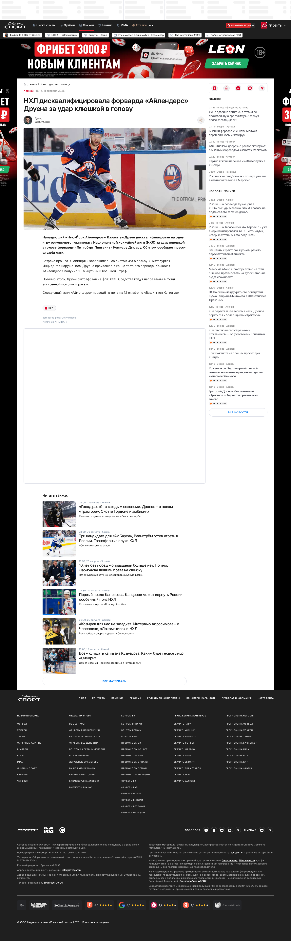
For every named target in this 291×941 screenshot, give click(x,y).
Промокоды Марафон (135, 774)
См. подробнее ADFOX (193, 881)
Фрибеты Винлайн (133, 800)
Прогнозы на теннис (239, 736)
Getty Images (229, 860)
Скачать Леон (182, 755)
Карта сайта (266, 698)
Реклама (135, 698)
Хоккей (28, 90)
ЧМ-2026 (22, 781)
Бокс (20, 755)
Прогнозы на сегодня (240, 715)
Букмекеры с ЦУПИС (82, 774)
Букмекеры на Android (84, 781)
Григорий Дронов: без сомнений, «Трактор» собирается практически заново (233, 395)
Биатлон (22, 749)
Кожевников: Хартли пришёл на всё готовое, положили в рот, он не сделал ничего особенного (235, 372)
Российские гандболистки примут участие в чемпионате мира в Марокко (237, 178)
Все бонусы (77, 724)
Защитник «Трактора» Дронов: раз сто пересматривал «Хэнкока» (235, 252)
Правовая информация (237, 698)
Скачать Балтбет (184, 781)
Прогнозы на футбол (239, 724)
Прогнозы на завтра (239, 768)
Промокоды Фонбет (134, 749)
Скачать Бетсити (185, 762)
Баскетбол (24, 774)
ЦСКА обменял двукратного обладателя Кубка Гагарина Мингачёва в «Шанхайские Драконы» (237, 296)
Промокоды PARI (132, 755)
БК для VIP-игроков (82, 768)
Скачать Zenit (183, 774)
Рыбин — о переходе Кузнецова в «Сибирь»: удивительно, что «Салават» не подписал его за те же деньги (237, 208)
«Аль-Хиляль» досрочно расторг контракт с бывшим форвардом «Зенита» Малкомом (238, 148)
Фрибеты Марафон (133, 812)
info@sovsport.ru (71, 869)
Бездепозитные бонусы (85, 736)
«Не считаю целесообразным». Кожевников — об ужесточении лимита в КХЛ (237, 334)
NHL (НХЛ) (61, 321)
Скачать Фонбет (184, 743)
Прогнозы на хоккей (239, 730)
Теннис (22, 736)
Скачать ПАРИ (182, 724)
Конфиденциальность (201, 698)
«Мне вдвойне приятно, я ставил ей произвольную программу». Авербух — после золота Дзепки (235, 116)
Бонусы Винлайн (132, 724)
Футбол (22, 724)
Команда (117, 698)
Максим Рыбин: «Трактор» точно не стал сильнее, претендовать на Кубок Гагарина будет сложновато (237, 273)
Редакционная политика (163, 698)
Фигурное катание (29, 743)
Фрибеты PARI (129, 787)
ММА (20, 762)
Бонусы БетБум (131, 730)
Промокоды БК (131, 743)
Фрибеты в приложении (84, 730)
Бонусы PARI (129, 736)
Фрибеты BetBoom (133, 806)
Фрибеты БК (128, 781)
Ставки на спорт (80, 715)
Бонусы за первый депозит (87, 749)
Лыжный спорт (27, 768)
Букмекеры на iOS (80, 787)
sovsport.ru (237, 852)
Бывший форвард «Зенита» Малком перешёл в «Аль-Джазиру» (233, 133)
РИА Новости (247, 860)
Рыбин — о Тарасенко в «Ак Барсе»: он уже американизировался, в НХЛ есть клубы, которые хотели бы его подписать (238, 231)
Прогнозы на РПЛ (237, 755)
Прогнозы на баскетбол (241, 743)
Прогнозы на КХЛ (237, 762)
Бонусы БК (128, 715)
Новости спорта (28, 715)
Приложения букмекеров (190, 715)
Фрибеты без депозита (84, 743)
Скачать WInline (184, 730)
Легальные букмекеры (84, 762)
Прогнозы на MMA (237, 749)
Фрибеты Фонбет (132, 793)
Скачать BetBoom (185, 736)
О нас (82, 698)
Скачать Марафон (185, 749)
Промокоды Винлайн (135, 762)
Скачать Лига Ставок (187, 768)
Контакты (98, 698)
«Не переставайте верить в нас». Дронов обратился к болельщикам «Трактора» (236, 313)
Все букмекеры (79, 755)
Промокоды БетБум (134, 768)
